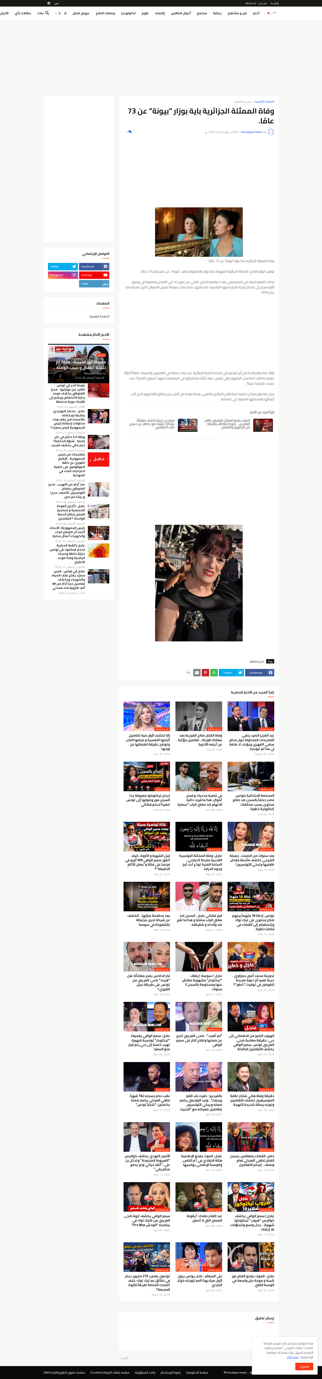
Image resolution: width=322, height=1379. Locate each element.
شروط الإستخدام (171, 1372)
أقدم (125, 1358)
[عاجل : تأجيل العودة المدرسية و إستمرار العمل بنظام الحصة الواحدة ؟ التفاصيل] (98, 511)
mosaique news (236, 1372)
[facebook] (49, 3)
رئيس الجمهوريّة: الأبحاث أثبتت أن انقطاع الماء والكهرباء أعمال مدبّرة (67, 532)
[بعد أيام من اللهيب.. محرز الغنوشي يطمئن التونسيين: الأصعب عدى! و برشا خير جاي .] (98, 489)
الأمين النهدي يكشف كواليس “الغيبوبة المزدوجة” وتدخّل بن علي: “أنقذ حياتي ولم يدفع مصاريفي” (147, 1163)
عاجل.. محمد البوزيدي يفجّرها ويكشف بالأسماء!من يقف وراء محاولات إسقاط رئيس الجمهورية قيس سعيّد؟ (68, 419)
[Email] (197, 672)
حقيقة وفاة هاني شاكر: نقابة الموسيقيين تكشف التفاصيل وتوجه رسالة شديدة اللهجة (252, 1100)
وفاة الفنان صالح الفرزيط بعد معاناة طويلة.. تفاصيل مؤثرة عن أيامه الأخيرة (200, 740)
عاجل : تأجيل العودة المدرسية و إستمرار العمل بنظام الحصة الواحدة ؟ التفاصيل (71, 512)
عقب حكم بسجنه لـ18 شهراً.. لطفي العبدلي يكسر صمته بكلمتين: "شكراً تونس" (149, 1100)
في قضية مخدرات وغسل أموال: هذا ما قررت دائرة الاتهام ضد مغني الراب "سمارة (199, 800)
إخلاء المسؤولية (145, 1372)
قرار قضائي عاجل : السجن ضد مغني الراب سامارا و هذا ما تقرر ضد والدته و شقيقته (199, 920)
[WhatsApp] (214, 672)
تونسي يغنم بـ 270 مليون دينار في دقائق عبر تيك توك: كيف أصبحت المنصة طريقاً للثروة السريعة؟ (147, 1283)
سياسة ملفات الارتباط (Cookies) (109, 1372)
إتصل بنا (275, 3)
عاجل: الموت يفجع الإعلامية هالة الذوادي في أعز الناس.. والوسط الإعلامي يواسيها (201, 1160)
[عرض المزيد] (188, 672)
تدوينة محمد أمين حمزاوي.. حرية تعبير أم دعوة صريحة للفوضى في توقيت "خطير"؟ (253, 980)
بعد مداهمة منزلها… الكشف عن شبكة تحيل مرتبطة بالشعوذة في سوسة (148, 920)
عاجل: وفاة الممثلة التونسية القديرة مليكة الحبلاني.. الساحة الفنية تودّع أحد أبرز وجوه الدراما (200, 862)
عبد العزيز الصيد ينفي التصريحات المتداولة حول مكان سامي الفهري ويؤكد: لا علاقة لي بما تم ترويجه (251, 742)
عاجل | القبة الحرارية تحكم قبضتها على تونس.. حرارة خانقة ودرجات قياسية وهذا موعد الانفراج (66, 553)
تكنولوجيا (128, 13)
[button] (58, 13)
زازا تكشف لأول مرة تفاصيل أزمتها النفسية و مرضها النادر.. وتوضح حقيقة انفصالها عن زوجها (147, 742)
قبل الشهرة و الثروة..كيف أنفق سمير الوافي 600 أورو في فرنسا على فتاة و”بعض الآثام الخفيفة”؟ (147, 862)
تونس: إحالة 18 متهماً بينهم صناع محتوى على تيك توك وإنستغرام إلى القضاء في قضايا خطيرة (253, 922)
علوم (145, 13)
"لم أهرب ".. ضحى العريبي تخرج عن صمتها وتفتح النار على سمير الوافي (199, 1040)
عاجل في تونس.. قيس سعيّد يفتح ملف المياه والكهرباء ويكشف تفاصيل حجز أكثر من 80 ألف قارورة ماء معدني (68, 579)
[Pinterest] (205, 672)
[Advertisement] (161, 56)
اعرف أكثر (293, 1357)
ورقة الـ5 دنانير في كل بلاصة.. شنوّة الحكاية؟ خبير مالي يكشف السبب (68, 441)
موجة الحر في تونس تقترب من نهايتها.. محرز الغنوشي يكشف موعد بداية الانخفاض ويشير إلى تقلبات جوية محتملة (67, 393)
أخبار (256, 13)
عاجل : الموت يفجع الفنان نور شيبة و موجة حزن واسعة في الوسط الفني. (253, 1280)
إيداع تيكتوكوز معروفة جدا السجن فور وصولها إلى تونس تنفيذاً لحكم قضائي (148, 800)
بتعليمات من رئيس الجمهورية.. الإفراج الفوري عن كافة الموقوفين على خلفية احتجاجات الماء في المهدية (69, 464)
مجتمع (202, 13)
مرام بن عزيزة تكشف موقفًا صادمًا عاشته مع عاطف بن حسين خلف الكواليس (152, 424)
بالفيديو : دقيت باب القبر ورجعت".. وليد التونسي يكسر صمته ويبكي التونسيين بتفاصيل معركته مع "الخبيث (201, 1102)
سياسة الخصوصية (197, 1372)
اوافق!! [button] (304, 1366)
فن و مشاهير (237, 13)
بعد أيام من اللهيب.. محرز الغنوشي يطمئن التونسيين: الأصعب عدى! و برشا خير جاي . (66, 490)
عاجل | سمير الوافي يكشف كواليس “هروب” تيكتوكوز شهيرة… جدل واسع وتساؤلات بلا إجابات (252, 1223)
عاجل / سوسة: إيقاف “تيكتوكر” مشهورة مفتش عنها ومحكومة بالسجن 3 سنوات (202, 982)
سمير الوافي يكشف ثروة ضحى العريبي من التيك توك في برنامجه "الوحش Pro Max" (147, 1220)
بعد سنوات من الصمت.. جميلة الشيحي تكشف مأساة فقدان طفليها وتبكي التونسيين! (252, 860)
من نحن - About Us (256, 3)
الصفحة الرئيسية (264, 102)
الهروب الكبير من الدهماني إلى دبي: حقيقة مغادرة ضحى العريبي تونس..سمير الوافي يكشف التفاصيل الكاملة (251, 1042)
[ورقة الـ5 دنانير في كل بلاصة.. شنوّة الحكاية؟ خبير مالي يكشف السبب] (98, 442)
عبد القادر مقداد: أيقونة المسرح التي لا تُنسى (204, 1218)
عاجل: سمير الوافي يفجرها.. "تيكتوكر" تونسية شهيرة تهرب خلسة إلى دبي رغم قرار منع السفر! (149, 1042)
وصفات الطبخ (105, 13)
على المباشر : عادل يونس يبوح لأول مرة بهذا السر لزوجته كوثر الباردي (199, 1280)
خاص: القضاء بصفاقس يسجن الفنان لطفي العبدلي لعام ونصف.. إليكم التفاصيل (252, 1160)
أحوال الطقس (181, 13)
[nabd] (56, 3)
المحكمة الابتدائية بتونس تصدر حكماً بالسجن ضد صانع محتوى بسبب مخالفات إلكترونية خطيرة (253, 802)
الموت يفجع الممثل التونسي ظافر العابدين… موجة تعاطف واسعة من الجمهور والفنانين (227, 424)
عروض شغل (81, 13)
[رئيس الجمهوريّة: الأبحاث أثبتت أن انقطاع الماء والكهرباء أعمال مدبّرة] (98, 533)
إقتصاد (160, 13)
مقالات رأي (23, 13)
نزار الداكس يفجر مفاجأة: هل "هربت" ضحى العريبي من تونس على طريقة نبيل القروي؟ (148, 982)
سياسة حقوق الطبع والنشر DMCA (64, 1372)
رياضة (217, 13)
